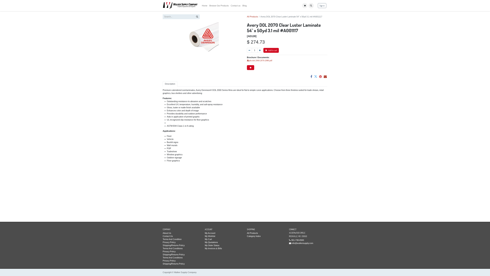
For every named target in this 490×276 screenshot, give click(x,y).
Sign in (322, 5)
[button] (311, 5)
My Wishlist (210, 236)
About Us (167, 233)
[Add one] (259, 50)
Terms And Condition (172, 239)
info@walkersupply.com (302, 243)
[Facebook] (311, 76)
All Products (252, 17)
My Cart (208, 239)
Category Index (254, 236)
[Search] (197, 16)
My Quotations (211, 242)
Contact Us (168, 236)
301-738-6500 (297, 240)
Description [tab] (170, 84)
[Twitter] (315, 76)
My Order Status (212, 245)
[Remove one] (249, 50)
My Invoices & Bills (213, 248)
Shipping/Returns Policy (174, 245)
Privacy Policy (169, 242)
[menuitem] (204, 5)
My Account (210, 233)
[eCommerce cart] (304, 5)
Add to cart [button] (272, 50)
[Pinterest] (320, 76)
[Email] (325, 76)
